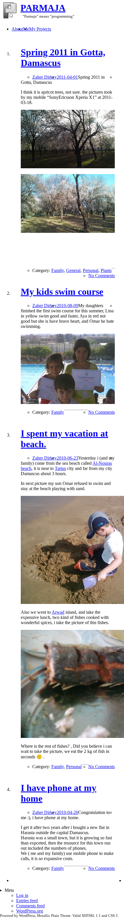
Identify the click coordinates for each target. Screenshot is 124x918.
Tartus (60, 468)
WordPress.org (29, 910)
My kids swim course (62, 291)
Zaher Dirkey (44, 77)
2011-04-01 (67, 77)
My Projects (40, 29)
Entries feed (27, 900)
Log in (22, 895)
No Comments (101, 275)
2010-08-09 (67, 305)
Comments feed (30, 905)
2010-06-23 (67, 458)
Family (57, 270)
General (73, 270)
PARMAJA (42, 8)
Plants (106, 270)
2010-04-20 (67, 812)
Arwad (58, 612)
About (17, 29)
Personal (90, 270)
